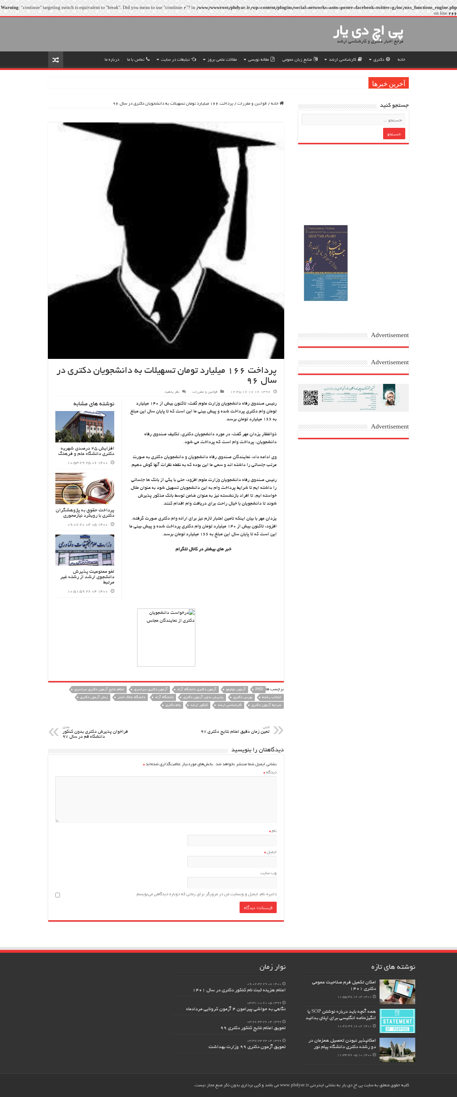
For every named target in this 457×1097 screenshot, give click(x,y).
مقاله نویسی (258, 59)
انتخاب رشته (271, 698)
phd (259, 690)
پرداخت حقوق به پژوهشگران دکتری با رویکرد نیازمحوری (85, 513)
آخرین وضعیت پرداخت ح (343, 83)
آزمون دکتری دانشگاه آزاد (196, 690)
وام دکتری (173, 705)
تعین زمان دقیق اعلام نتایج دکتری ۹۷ (235, 730)
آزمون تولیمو (236, 690)
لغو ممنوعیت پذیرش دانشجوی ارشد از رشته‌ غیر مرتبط (87, 577)
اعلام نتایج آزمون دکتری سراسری (99, 690)
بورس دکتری (242, 698)
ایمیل (270, 852)
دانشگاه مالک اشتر (131, 698)
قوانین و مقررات (252, 103)
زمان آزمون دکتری (94, 698)
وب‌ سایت (268, 873)
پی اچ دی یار (368, 31)
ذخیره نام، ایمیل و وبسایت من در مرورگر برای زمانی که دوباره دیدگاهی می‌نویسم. (206, 894)
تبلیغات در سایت (175, 59)
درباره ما (112, 59)
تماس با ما (135, 59)
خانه (401, 59)
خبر (228, 549)
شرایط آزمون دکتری (266, 705)
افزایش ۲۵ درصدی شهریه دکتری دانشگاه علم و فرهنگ (86, 451)
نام (273, 831)
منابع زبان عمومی (297, 59)
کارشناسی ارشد (342, 59)
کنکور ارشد (199, 705)
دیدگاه (270, 772)
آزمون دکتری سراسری (150, 690)
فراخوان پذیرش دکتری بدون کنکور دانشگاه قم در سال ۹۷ (95, 733)
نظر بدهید (172, 392)
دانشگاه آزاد (164, 698)
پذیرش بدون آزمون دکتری (203, 698)
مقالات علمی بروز (222, 59)
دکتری (378, 59)
